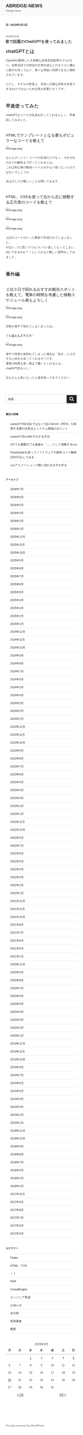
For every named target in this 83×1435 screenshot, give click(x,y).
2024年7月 (17, 671)
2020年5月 (17, 1003)
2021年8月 (17, 924)
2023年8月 (17, 758)
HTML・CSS (18, 1265)
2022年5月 (17, 861)
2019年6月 (17, 1083)
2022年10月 (17, 829)
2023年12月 (17, 726)
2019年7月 (17, 1075)
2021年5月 (17, 948)
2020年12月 (17, 964)
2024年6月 (17, 679)
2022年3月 (17, 877)
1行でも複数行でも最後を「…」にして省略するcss (43, 444)
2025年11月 (17, 544)
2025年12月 (17, 536)
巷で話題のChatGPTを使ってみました (38, 41)
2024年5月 (17, 687)
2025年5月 (17, 592)
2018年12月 (17, 1130)
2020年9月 (17, 972)
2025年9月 (17, 560)
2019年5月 (17, 1091)
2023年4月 (17, 790)
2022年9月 (17, 837)
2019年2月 (17, 1114)
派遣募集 (16, 1321)
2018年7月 (17, 1162)
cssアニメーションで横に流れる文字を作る (38, 465)
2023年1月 (17, 813)
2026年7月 (17, 489)
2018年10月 (17, 1138)
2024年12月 (17, 631)
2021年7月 (17, 932)
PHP (13, 1281)
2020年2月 (17, 1027)
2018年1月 (17, 1186)
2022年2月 (17, 885)
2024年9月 (17, 655)
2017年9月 (17, 1202)
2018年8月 (17, 1154)
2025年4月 (17, 600)
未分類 (14, 1313)
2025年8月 (17, 568)
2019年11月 (17, 1051)
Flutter (14, 1257)
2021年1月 (17, 956)
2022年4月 (17, 869)
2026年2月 (17, 520)
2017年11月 (17, 1194)
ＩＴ (13, 1273)
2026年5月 (17, 505)
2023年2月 (17, 806)
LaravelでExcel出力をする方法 (30, 436)
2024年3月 (17, 703)
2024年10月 (17, 647)
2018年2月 (17, 1178)
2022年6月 (17, 853)
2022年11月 (17, 821)
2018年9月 (17, 1146)
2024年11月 (17, 639)
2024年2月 (17, 710)
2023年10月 (17, 742)
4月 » (62, 1394)
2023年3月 (17, 798)
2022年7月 (17, 845)
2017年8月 (17, 1210)
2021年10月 (17, 917)
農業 (13, 1329)
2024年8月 (17, 663)
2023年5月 (17, 782)
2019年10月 (17, 1059)
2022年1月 (17, 893)
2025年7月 (17, 576)
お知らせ (16, 1305)
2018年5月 (17, 1170)
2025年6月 (17, 584)
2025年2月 (17, 616)
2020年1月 (17, 1035)
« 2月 (20, 1394)
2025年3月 (17, 608)
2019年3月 (17, 1106)
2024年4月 (17, 695)
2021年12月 (17, 901)
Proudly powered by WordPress (25, 1425)
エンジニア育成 (20, 1297)
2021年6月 (17, 940)
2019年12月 (17, 1043)
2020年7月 (17, 988)
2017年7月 (17, 1217)
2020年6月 (17, 996)
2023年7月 (17, 766)
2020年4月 (17, 1011)
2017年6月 (17, 1225)
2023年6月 (17, 774)
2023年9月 (17, 750)
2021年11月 (17, 909)
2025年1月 (17, 624)
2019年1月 (17, 1122)
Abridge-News (24, 5)
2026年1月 (17, 528)
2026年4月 (17, 513)
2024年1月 (17, 718)
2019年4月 (17, 1099)
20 (9, 1380)
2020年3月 (17, 1019)
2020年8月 (17, 980)
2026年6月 (17, 497)
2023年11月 (17, 734)
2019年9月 (17, 1067)
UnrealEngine (18, 1289)
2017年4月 (17, 1233)
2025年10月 (17, 552)
